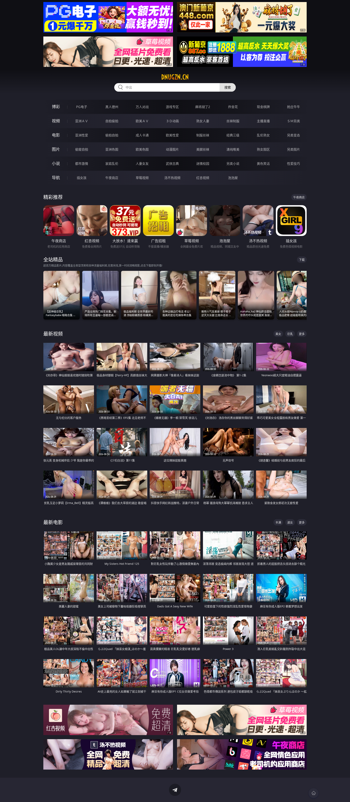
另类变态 (293, 135)
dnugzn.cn (175, 77)
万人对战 (142, 107)
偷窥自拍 (81, 149)
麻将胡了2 (202, 107)
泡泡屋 (233, 178)
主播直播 (263, 121)
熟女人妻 (202, 121)
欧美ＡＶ (142, 121)
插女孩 (81, 178)
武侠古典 (172, 163)
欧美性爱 (172, 135)
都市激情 (81, 163)
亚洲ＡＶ (81, 121)
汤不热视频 (172, 178)
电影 (56, 135)
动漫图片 (172, 149)
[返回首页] (313, 793)
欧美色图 (142, 149)
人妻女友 (142, 163)
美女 (278, 334)
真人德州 (111, 107)
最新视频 (53, 333)
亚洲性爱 (81, 135)
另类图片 (293, 149)
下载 (302, 260)
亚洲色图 (111, 149)
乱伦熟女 (263, 135)
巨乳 (290, 334)
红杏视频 (202, 178)
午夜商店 (111, 178)
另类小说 (232, 163)
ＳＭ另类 (293, 121)
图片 (56, 149)
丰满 (278, 522)
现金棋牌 (263, 107)
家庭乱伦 (111, 163)
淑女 (290, 522)
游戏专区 (172, 107)
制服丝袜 (202, 135)
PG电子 (81, 107)
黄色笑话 (263, 163)
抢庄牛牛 (293, 107)
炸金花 (233, 107)
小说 (56, 163)
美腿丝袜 (202, 149)
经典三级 (232, 135)
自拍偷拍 (111, 121)
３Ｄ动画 (172, 121)
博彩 (56, 106)
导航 (56, 177)
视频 (56, 121)
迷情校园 (202, 163)
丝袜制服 (232, 121)
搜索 (227, 87)
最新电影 (53, 522)
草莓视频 (142, 178)
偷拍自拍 (111, 135)
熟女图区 (263, 149)
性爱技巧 (293, 163)
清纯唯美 (232, 149)
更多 (302, 334)
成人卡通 (142, 135)
